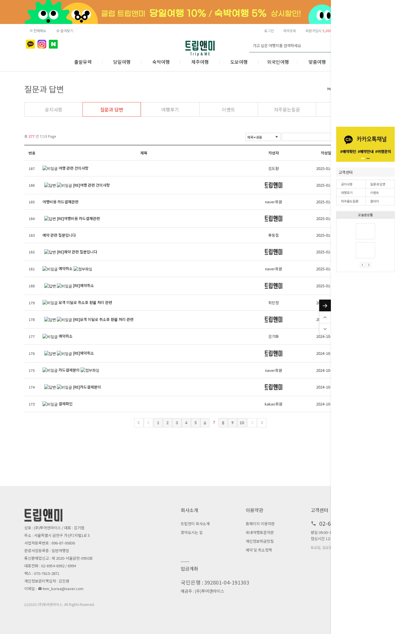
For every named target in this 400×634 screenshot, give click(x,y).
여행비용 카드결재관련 (60, 202)
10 (242, 423)
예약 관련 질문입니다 (59, 235)
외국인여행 (278, 61)
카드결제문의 (69, 370)
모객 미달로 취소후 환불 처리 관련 (85, 302)
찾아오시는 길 (192, 532)
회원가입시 (327, 30)
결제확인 (66, 403)
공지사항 (347, 184)
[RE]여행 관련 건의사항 (91, 185)
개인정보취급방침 (260, 541)
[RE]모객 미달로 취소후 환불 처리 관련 (103, 319)
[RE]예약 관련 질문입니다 (77, 252)
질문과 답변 (377, 184)
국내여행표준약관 (260, 532)
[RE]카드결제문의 (87, 387)
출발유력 (83, 61)
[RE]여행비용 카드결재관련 (78, 218)
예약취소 (66, 268)
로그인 (269, 30)
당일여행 (122, 61)
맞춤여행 (317, 61)
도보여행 (239, 61)
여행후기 (347, 192)
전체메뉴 (39, 30)
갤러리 (374, 201)
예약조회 (289, 30)
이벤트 (374, 192)
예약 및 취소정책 (259, 550)
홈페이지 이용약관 (260, 523)
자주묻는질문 (349, 201)
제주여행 (200, 61)
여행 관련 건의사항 (73, 168)
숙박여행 (161, 61)
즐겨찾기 (66, 30)
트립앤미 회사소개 (195, 523)
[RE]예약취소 (83, 285)
